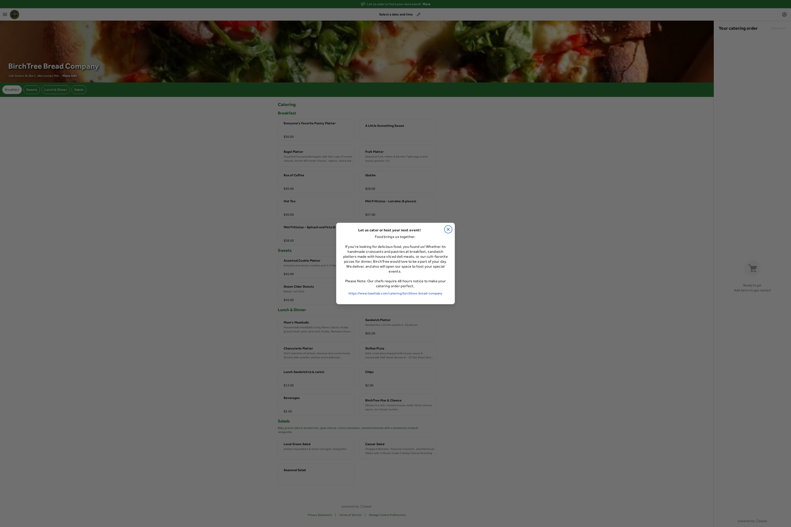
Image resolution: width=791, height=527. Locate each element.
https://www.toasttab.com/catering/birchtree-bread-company (395, 293)
